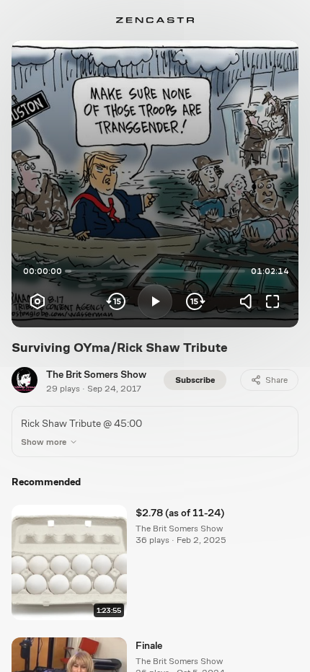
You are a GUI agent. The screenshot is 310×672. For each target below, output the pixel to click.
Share (276, 380)
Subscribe (195, 380)
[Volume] (249, 301)
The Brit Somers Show (96, 374)
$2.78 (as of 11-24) (180, 512)
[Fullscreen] (272, 301)
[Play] (155, 301)
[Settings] (37, 301)
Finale (149, 645)
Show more (43, 442)
